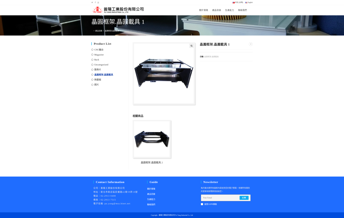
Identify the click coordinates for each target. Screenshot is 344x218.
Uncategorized (101, 64)
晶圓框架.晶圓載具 (211, 57)
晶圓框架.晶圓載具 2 (152, 162)
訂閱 (244, 198)
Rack (96, 59)
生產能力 (151, 199)
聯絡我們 (151, 204)
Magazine (99, 54)
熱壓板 (97, 79)
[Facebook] (95, 2)
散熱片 (97, 69)
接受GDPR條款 (210, 204)
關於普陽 (151, 189)
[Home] (92, 31)
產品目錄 (151, 194)
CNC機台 (98, 49)
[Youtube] (98, 2)
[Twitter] (92, 2)
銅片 (96, 84)
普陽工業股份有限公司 (167, 215)
